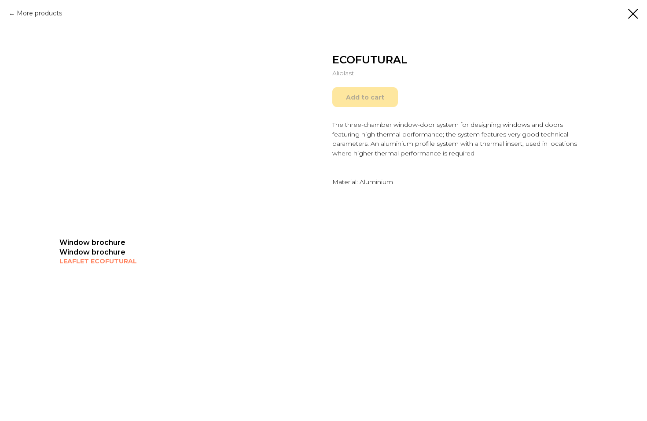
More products (39, 13)
